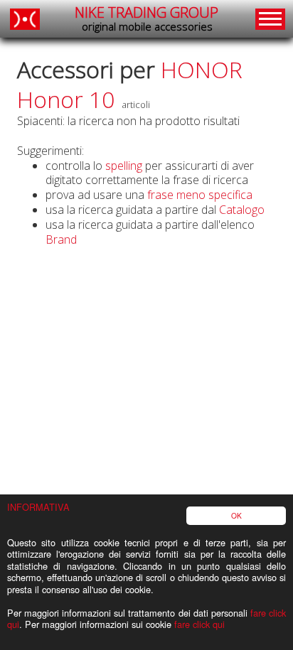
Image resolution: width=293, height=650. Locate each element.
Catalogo (242, 209)
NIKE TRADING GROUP (146, 18)
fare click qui (199, 624)
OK (236, 515)
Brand (61, 239)
